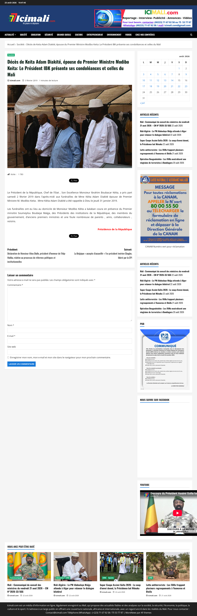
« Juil (142, 102)
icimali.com (15, 80)
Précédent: (36, 256)
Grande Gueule (64, 34)
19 (158, 86)
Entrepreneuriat (95, 34)
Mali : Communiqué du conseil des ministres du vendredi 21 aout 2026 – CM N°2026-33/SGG (27, 588)
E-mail (11, 336)
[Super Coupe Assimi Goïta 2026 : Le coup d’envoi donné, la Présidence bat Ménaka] (121, 566)
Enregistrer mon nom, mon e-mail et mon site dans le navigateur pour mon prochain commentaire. (60, 357)
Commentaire (15, 285)
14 (172, 80)
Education (36, 34)
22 (179, 86)
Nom (10, 325)
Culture (79, 34)
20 (165, 86)
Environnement (114, 34)
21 (172, 86)
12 (158, 80)
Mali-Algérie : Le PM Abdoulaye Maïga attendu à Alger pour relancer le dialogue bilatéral (74, 588)
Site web (11, 346)
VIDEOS (128, 34)
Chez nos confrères (145, 34)
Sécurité (49, 34)
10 (143, 80)
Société (23, 34)
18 (151, 86)
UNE (67, 578)
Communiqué (15, 578)
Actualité (9, 34)
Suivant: (103, 253)
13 (165, 80)
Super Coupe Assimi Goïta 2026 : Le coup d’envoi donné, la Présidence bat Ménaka (120, 586)
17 (143, 86)
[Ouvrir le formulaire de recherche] (191, 34)
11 (151, 80)
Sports (111, 578)
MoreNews (130, 612)
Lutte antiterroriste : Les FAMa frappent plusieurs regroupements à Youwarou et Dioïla (165, 588)
